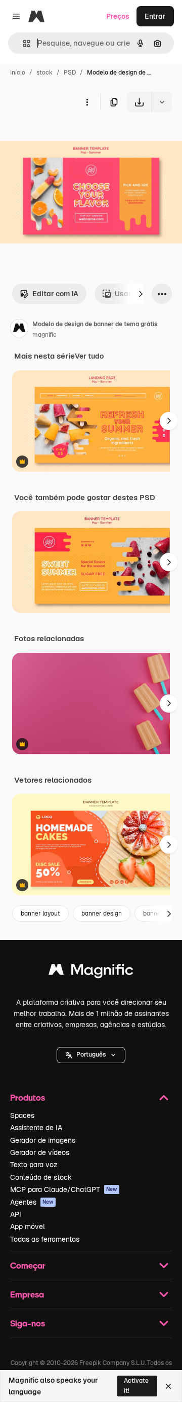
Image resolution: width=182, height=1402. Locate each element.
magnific (44, 335)
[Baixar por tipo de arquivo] (162, 102)
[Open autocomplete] (22, 43)
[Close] (168, 1386)
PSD (70, 72)
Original (65, 136)
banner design (101, 913)
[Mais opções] (87, 102)
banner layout (40, 913)
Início (17, 72)
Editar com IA (55, 293)
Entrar (155, 16)
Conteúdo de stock (41, 1177)
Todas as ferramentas (44, 1239)
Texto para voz (34, 1164)
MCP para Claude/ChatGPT (63, 1189)
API (15, 1214)
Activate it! (136, 1385)
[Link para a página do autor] (19, 329)
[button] (91, 1055)
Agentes (32, 1202)
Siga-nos (27, 1323)
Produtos (27, 1097)
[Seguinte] (140, 294)
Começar (28, 1265)
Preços (117, 16)
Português (91, 1054)
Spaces (22, 1115)
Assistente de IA (36, 1127)
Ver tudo (89, 356)
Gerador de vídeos (39, 1152)
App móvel (27, 1226)
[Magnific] (91, 972)
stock (44, 72)
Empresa (27, 1294)
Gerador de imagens (42, 1140)
